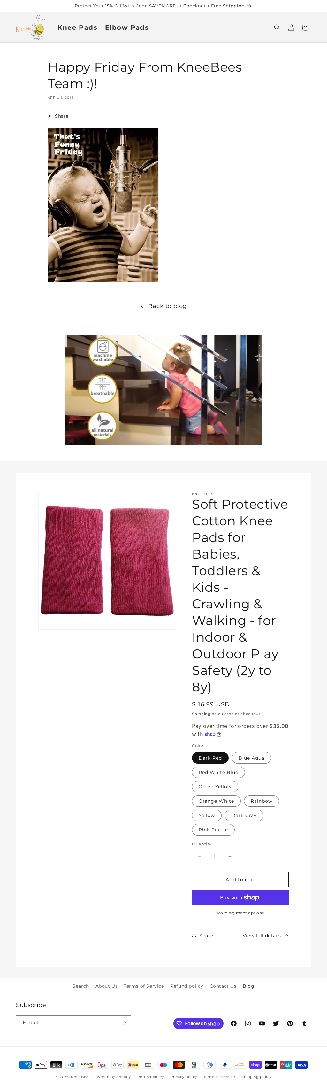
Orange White (216, 801)
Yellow (207, 815)
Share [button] (62, 116)
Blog (248, 986)
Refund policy (186, 986)
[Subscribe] (124, 1022)
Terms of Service (144, 986)
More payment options (240, 912)
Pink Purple (213, 830)
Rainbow (261, 801)
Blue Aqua (251, 758)
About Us (106, 986)
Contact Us (223, 986)
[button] (277, 27)
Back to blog (167, 306)
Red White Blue (218, 772)
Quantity (201, 843)
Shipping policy (256, 1077)
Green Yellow (215, 787)
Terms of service (219, 1077)
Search (80, 986)
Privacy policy (184, 1077)
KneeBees (81, 1077)
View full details (262, 935)
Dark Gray (244, 815)
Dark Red (210, 758)
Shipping (201, 713)
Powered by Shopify (111, 1077)
